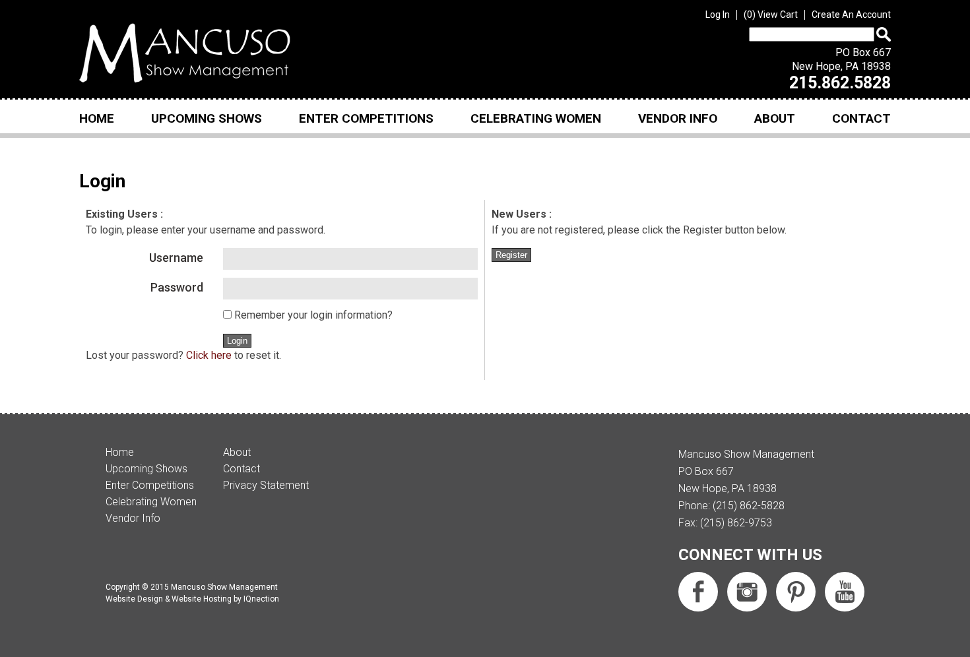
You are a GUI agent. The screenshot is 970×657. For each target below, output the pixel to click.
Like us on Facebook (698, 591)
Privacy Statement (266, 485)
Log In (717, 14)
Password (176, 287)
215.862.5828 (840, 82)
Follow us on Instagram (747, 591)
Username (176, 257)
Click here (209, 355)
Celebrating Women (535, 118)
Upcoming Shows (206, 118)
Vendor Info (677, 118)
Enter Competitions (366, 118)
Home (96, 118)
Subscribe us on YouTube (844, 591)
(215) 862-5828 (749, 505)
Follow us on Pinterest (796, 591)
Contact (861, 118)
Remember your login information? (313, 315)
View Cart (772, 14)
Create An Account (851, 14)
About (774, 118)
